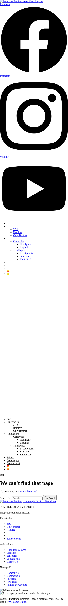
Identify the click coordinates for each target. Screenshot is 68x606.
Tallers (10, 262)
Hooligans (25, 244)
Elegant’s (24, 247)
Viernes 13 (25, 259)
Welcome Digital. (18, 601)
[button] (34, 346)
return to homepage (28, 491)
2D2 (15, 229)
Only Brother (20, 235)
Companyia (13, 264)
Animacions (13, 238)
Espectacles (13, 226)
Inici (9, 223)
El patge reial (27, 253)
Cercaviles (18, 241)
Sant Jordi (25, 256)
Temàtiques (19, 250)
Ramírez (17, 232)
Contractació (13, 267)
